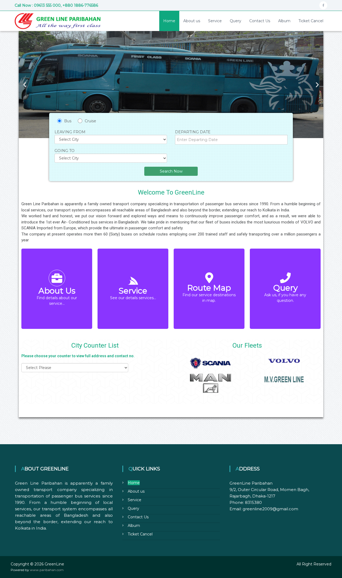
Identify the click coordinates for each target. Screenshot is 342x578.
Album (284, 20)
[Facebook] (323, 5)
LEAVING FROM (70, 132)
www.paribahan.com (47, 570)
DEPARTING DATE (193, 132)
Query (235, 20)
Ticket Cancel (310, 20)
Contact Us (259, 20)
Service (215, 20)
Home (169, 20)
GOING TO (65, 150)
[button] (24, 84)
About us (191, 20)
